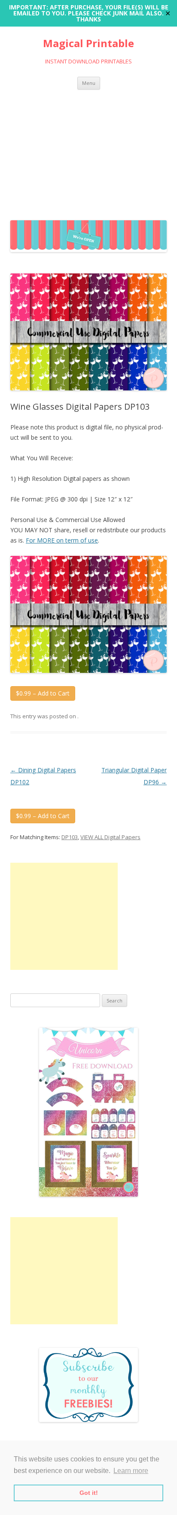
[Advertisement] (88, 153)
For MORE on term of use (62, 540)
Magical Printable (88, 43)
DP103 (69, 837)
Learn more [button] (130, 1470)
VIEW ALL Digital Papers (110, 837)
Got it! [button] (88, 1492)
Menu (88, 83)
